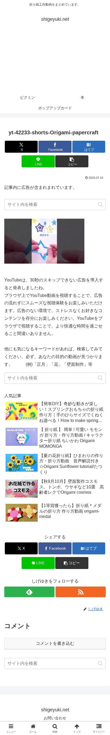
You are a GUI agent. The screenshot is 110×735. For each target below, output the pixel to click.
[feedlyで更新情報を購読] (29, 592)
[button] (71, 161)
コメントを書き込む (55, 643)
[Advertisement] (55, 61)
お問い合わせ (55, 718)
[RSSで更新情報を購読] (81, 592)
